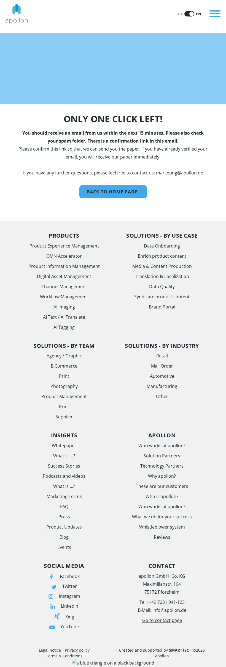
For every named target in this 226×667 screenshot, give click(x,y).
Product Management (64, 396)
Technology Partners (162, 466)
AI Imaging (64, 307)
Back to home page (112, 192)
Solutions (50, 25)
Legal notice (50, 650)
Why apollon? (162, 476)
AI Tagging (64, 327)
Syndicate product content (162, 297)
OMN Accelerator (64, 256)
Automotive (162, 376)
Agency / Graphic (64, 356)
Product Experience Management (64, 246)
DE (180, 14)
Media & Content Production (162, 266)
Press (64, 517)
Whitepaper (64, 446)
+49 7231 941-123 (167, 602)
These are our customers (162, 486)
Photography (64, 386)
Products (50, 6)
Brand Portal (162, 307)
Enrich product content (162, 256)
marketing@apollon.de (179, 173)
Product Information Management (64, 266)
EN (198, 14)
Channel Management (64, 287)
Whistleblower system (162, 527)
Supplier (64, 417)
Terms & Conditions (64, 655)
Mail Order (162, 366)
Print (64, 376)
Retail (162, 356)
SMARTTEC (179, 650)
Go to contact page (162, 620)
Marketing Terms (64, 496)
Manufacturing (162, 386)
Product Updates (64, 527)
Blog (64, 537)
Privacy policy (77, 650)
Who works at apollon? (161, 446)
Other (162, 396)
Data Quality (162, 287)
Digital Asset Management (64, 276)
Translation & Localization (162, 276)
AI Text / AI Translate (64, 317)
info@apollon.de (169, 610)
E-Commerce (64, 366)
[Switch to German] (189, 13)
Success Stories (64, 466)
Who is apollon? (162, 496)
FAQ (64, 507)
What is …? (64, 456)
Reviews (162, 537)
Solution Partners (162, 456)
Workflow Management (64, 297)
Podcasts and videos (64, 476)
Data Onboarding (162, 246)
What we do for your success (162, 517)
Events (64, 547)
